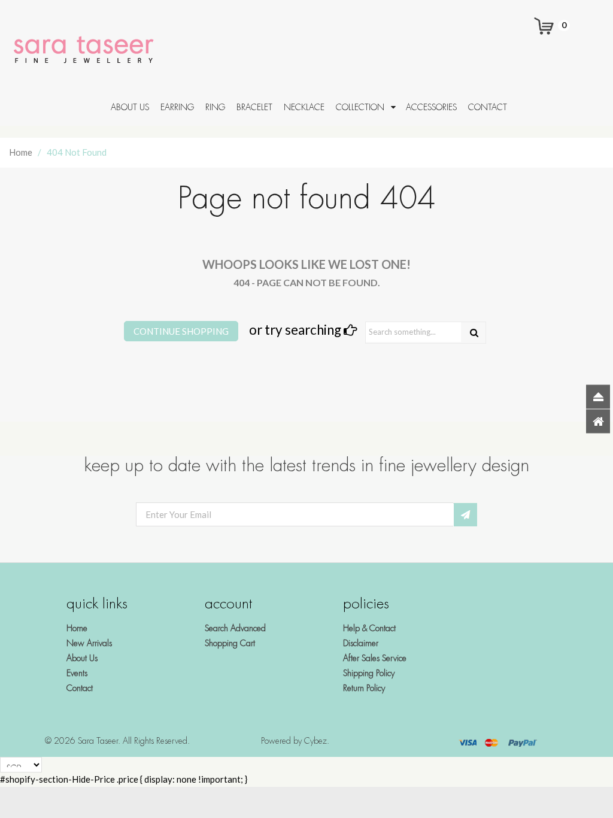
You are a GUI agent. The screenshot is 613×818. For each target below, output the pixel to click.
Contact (79, 688)
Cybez (315, 741)
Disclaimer (360, 643)
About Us (82, 658)
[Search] (474, 332)
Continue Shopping (181, 331)
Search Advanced (235, 628)
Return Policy (364, 688)
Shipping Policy (368, 673)
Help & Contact (369, 628)
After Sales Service (374, 658)
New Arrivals (89, 643)
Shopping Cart (230, 643)
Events (76, 673)
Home (20, 152)
